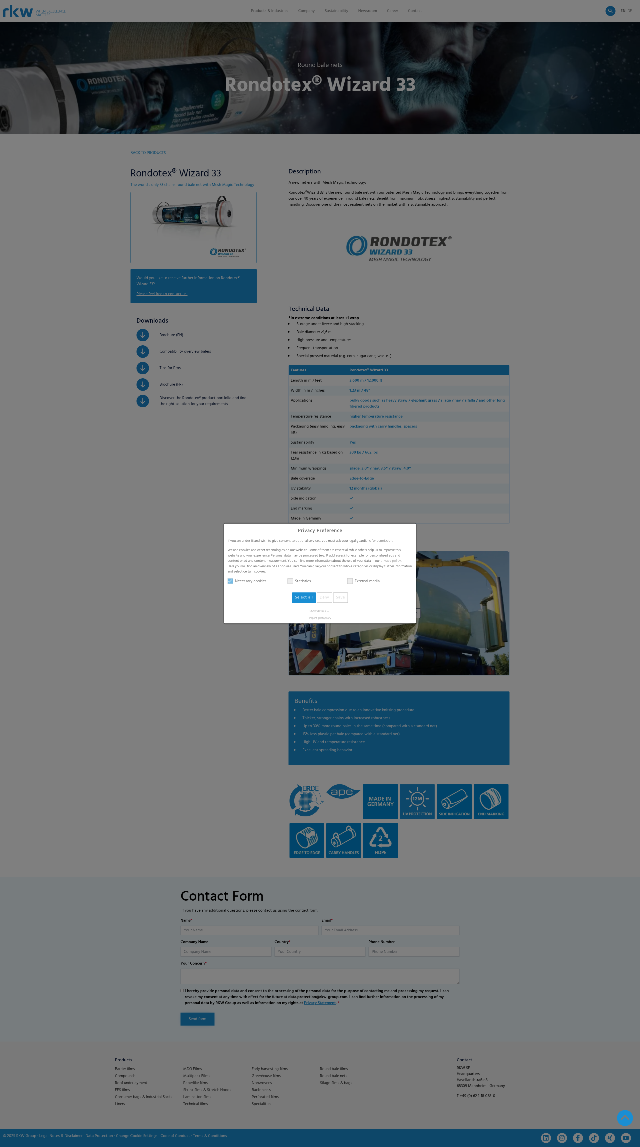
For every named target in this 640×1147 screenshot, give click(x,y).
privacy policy (390, 561)
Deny (324, 597)
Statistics (303, 581)
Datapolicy (325, 618)
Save (340, 597)
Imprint (313, 618)
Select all (304, 597)
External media (367, 581)
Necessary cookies (250, 581)
